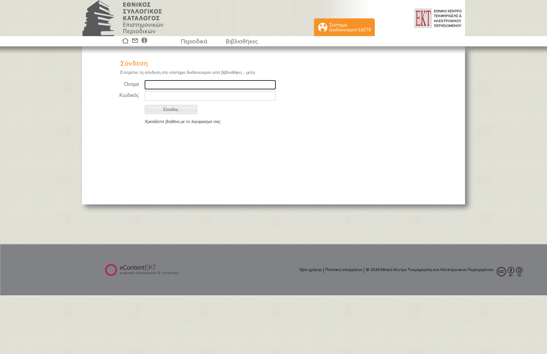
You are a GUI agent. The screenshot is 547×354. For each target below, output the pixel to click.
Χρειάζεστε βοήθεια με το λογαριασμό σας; (183, 121)
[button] (171, 109)
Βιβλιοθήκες (242, 41)
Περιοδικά (194, 41)
